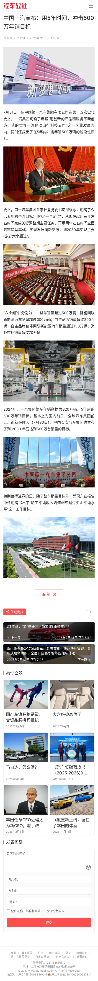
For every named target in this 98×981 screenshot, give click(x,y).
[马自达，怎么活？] (26, 747)
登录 (68, 953)
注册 (41, 953)
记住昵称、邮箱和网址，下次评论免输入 (37, 911)
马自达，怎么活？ (22, 767)
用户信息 (54, 953)
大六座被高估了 (67, 714)
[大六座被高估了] (72, 694)
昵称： (14, 879)
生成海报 (16, 612)
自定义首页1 (42, 957)
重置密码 (82, 957)
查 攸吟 (7, 38)
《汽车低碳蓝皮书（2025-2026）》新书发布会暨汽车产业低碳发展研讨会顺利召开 (71, 770)
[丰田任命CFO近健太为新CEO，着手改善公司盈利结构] (26, 800)
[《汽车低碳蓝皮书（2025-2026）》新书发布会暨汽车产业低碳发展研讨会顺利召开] (72, 747)
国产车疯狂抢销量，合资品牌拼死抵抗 (24, 717)
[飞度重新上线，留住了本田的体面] (72, 800)
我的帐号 (27, 953)
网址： (14, 902)
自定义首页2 (63, 957)
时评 (23, 38)
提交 (49, 923)
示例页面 (81, 953)
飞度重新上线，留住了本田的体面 (71, 822)
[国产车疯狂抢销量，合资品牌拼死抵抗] (26, 694)
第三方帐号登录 (20, 957)
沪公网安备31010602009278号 (71, 974)
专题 (13, 953)
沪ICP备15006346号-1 (33, 974)
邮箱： (14, 891)
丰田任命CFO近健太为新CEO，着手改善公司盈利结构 (24, 822)
